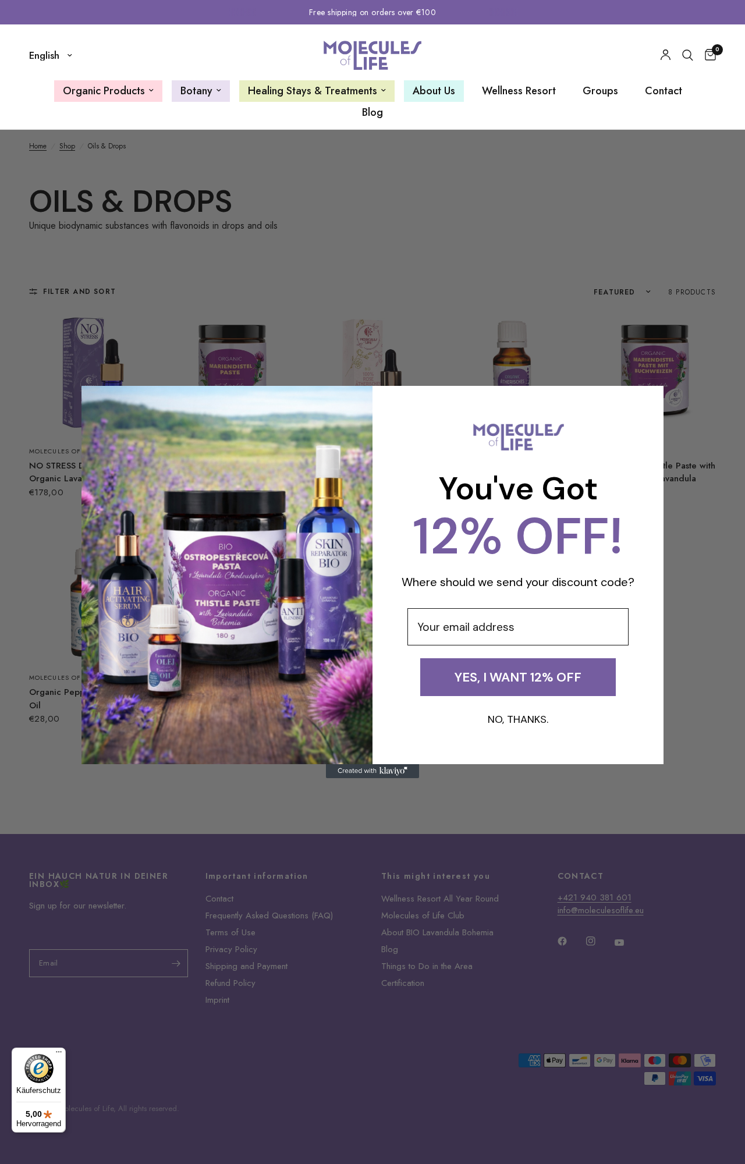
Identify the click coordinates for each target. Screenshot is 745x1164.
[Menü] (59, 1055)
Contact (663, 90)
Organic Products (104, 90)
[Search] (687, 55)
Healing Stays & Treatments (312, 90)
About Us (434, 90)
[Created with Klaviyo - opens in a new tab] (372, 771)
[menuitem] (108, 91)
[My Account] (665, 55)
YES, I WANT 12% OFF (518, 677)
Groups (600, 90)
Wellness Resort (519, 90)
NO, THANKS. (518, 719)
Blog (372, 112)
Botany (196, 90)
